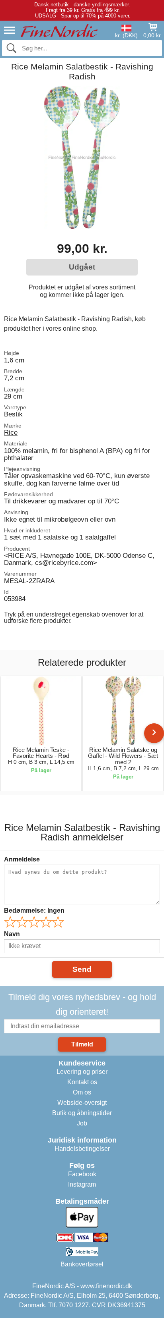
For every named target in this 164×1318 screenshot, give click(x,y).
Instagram (82, 1184)
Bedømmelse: (34, 910)
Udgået (82, 267)
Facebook (82, 1174)
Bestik (13, 414)
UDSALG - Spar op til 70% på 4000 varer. (83, 16)
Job (82, 1123)
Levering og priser (82, 1071)
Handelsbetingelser (82, 1148)
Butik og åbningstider (82, 1113)
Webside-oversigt (82, 1102)
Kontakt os (82, 1082)
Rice (11, 432)
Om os (82, 1092)
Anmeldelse (22, 859)
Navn (12, 934)
